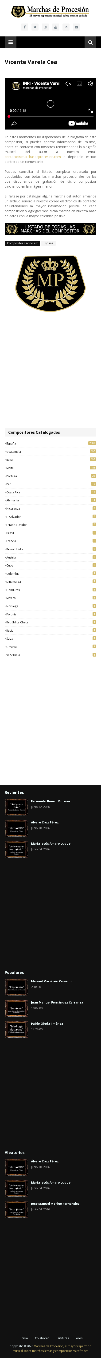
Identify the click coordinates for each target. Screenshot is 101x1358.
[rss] (66, 27)
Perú (50, 484)
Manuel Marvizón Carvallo (51, 981)
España (48, 243)
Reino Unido (50, 549)
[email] (76, 27)
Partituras (62, 1338)
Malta (50, 468)
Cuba (50, 565)
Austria (50, 557)
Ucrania (50, 647)
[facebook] (24, 27)
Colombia (50, 573)
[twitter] (35, 27)
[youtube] (55, 27)
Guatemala (50, 451)
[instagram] (45, 27)
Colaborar (42, 1338)
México (50, 598)
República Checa (50, 622)
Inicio (24, 1338)
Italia (50, 459)
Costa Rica (50, 492)
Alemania (50, 500)
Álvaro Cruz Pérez (45, 822)
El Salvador (50, 517)
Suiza (50, 638)
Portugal (50, 476)
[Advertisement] (50, 370)
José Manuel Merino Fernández (55, 1203)
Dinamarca (50, 581)
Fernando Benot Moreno (50, 801)
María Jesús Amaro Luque (50, 843)
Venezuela (50, 655)
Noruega (50, 606)
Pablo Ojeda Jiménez (47, 1023)
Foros (78, 1338)
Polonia (50, 614)
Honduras (50, 590)
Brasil (50, 533)
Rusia (50, 630)
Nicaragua (50, 508)
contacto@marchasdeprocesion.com (33, 156)
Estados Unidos (50, 525)
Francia (50, 541)
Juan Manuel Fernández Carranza (57, 1002)
